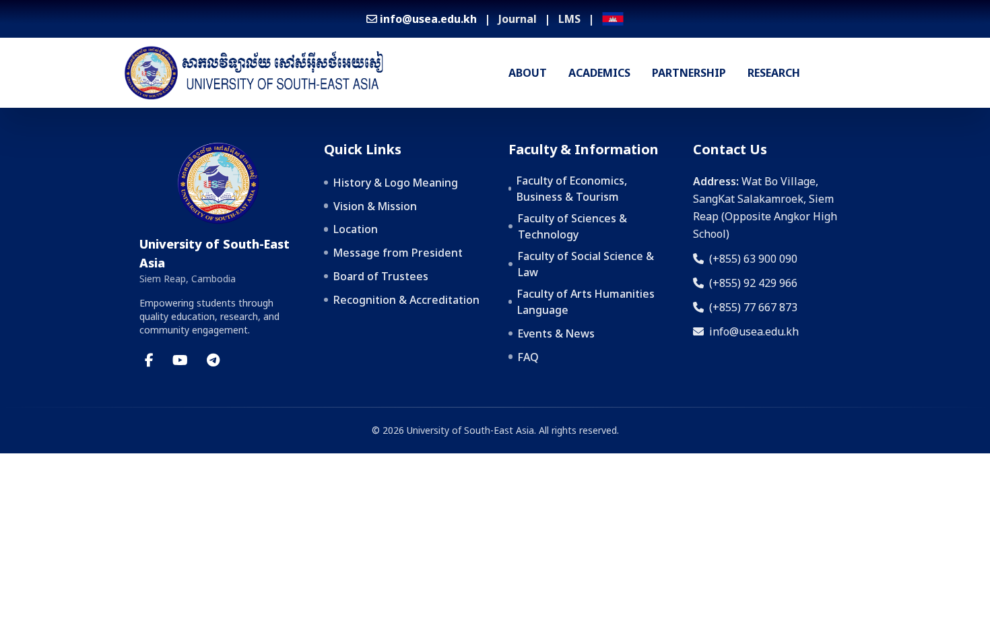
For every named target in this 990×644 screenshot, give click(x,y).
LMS (569, 18)
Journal (517, 18)
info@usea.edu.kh (754, 331)
